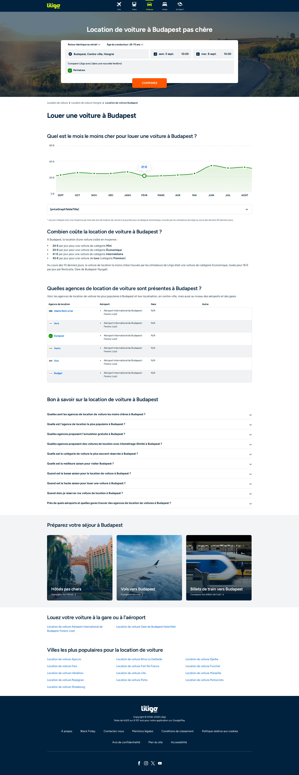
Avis (56, 323)
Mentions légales (142, 731)
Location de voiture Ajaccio (64, 659)
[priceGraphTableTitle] (64, 209)
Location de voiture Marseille (203, 673)
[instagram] (146, 763)
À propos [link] (66, 731)
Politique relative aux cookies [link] (220, 731)
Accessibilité (179, 742)
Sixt (56, 360)
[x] (153, 763)
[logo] (53, 6)
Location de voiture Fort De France (137, 666)
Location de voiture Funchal (202, 666)
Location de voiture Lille (131, 673)
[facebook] (139, 763)
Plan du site (155, 742)
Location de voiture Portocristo (204, 680)
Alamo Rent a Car (63, 310)
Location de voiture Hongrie (86, 102)
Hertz (57, 348)
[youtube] (159, 763)
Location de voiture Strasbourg (66, 687)
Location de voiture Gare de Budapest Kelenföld (145, 626)
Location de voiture (57, 102)
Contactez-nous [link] (114, 731)
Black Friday (87, 731)
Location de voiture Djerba (201, 659)
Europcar (59, 335)
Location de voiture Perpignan (65, 680)
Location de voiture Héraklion (65, 673)
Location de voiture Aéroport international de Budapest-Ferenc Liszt (75, 628)
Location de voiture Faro (62, 666)
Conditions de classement (177, 731)
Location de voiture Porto (131, 680)
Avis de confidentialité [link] (126, 742)
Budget (58, 373)
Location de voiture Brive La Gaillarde (139, 659)
